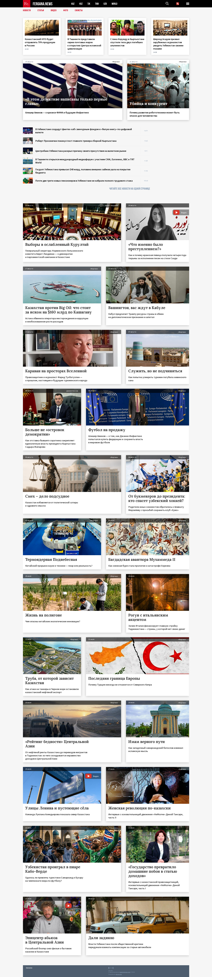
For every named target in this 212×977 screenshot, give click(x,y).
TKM (97, 3)
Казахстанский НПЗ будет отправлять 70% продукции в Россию (40, 42)
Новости (27, 10)
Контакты (29, 968)
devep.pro (119, 974)
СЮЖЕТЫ (79, 10)
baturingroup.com (125, 972)
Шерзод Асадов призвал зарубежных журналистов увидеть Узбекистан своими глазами (168, 44)
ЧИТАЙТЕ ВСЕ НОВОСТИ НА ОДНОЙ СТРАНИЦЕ (129, 188)
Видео (54, 10)
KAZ (72, 3)
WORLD (114, 3)
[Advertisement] (172, 164)
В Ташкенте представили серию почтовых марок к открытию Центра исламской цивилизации (84, 44)
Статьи (41, 10)
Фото (65, 10)
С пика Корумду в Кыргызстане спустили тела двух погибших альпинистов (127, 42)
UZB (105, 3)
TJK (88, 3)
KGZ (81, 3)
